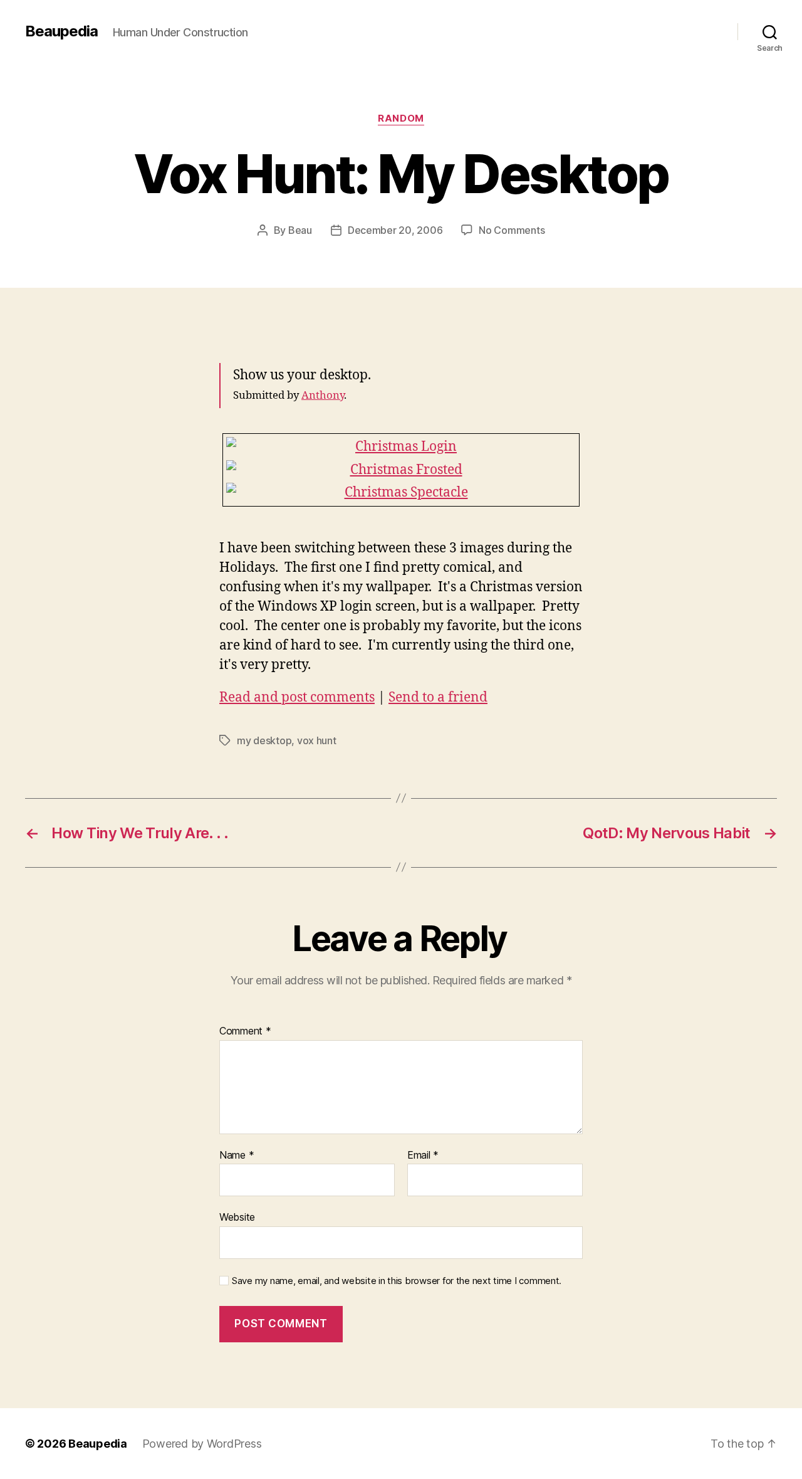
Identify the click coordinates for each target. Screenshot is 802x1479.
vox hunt (316, 740)
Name (236, 1155)
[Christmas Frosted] (401, 470)
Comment (245, 1031)
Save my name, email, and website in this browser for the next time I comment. (396, 1281)
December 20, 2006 (395, 230)
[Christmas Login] (401, 447)
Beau (300, 230)
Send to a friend (437, 697)
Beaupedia (61, 31)
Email (423, 1155)
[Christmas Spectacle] (401, 493)
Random (401, 118)
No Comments (511, 230)
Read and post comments (297, 697)
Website (237, 1217)
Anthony (322, 395)
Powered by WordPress (202, 1443)
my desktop (264, 740)
